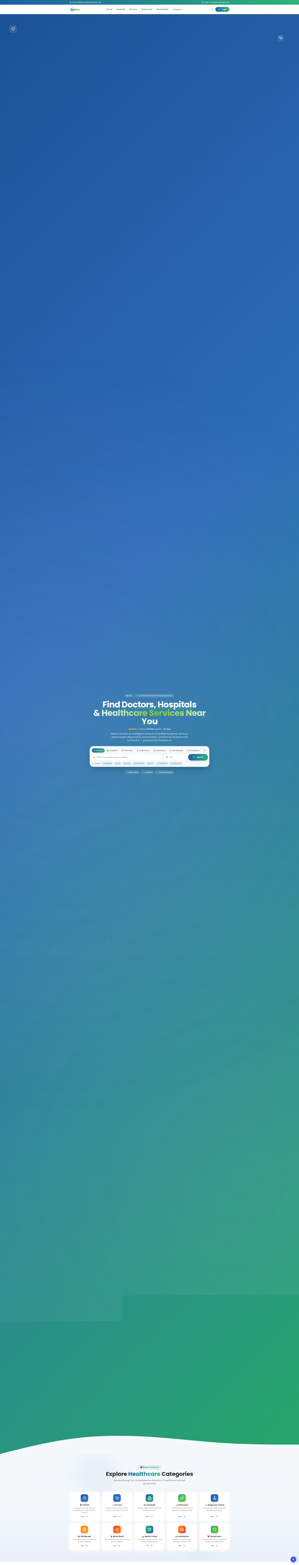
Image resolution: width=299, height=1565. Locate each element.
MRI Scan (127, 763)
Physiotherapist (176, 763)
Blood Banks (177, 750)
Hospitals (114, 750)
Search (200, 757)
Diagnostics (144, 750)
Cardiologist (107, 763)
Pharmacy (128, 750)
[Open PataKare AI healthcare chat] (293, 1559)
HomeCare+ (194, 750)
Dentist (117, 763)
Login (224, 9)
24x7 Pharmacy (139, 763)
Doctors (99, 750)
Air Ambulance (162, 763)
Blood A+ (150, 763)
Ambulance (161, 750)
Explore (178, 9)
